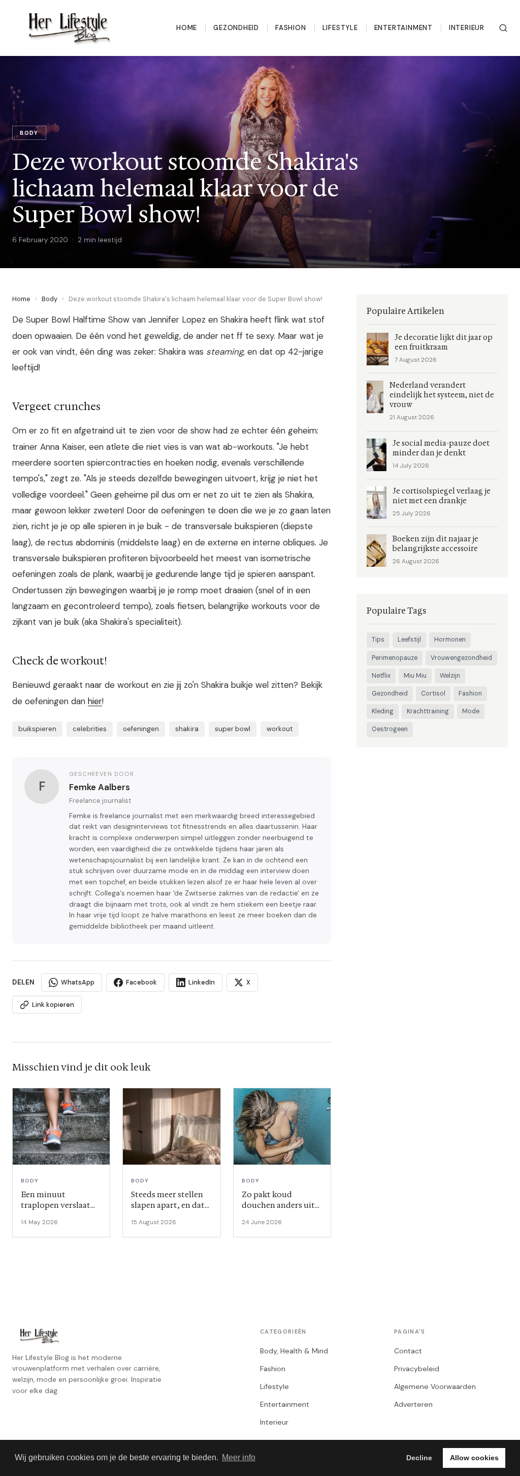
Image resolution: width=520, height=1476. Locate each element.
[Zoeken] (503, 28)
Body (49, 299)
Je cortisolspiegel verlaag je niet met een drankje (442, 496)
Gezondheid (236, 27)
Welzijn (450, 676)
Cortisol (433, 693)
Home (186, 27)
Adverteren (413, 1404)
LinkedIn (201, 982)
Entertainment (403, 27)
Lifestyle (340, 27)
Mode (470, 711)
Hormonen (450, 639)
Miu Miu (415, 676)
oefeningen (141, 729)
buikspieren (37, 729)
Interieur (466, 27)
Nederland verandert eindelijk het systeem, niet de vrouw (441, 395)
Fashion (290, 27)
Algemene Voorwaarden (435, 1386)
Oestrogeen (390, 729)
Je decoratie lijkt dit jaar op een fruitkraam (444, 342)
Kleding (383, 711)
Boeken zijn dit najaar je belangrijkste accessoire (435, 544)
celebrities (90, 729)
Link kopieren (53, 1004)
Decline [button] (419, 1458)
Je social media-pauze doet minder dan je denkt (441, 448)
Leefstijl (409, 639)
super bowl (232, 729)
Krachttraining (428, 711)
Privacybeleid (416, 1368)
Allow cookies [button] (474, 1458)
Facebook (141, 982)
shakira (187, 729)
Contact (408, 1350)
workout (279, 729)
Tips (378, 639)
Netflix (381, 676)
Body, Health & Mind (294, 1350)
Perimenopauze (394, 658)
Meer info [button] (238, 1457)
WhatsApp (77, 982)
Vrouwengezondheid (461, 658)
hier (95, 701)
